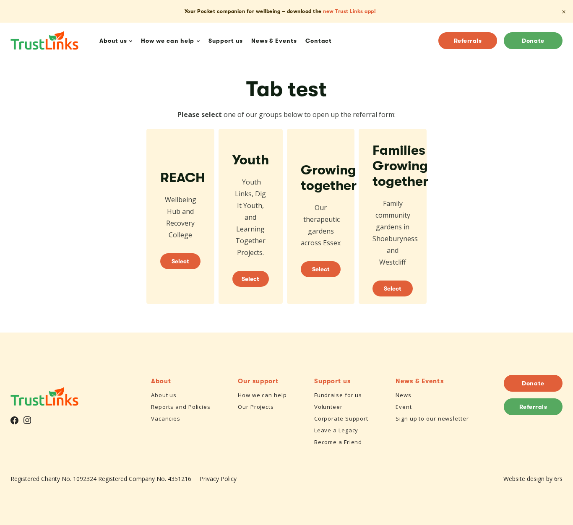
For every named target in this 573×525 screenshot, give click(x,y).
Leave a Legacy (336, 430)
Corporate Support (341, 418)
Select (180, 261)
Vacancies (165, 418)
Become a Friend (338, 442)
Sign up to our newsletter (432, 418)
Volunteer (328, 407)
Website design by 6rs (533, 479)
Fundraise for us (338, 395)
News (404, 395)
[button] (180, 216)
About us (164, 395)
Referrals (468, 40)
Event (404, 407)
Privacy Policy (218, 479)
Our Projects (256, 407)
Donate (533, 40)
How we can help (262, 395)
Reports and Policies (181, 407)
